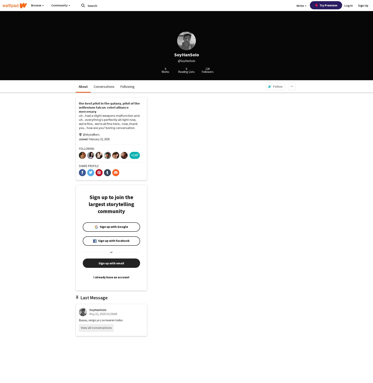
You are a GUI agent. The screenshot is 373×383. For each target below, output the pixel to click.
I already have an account (111, 277)
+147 (134, 155)
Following (127, 86)
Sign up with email (111, 263)
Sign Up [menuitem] (363, 5)
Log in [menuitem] (348, 5)
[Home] (15, 5)
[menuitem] (275, 86)
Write (300, 6)
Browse (36, 5)
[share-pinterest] (99, 172)
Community (59, 5)
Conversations (104, 86)
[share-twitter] (90, 172)
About (83, 86)
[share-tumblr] (107, 172)
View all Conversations (96, 328)
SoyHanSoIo (97, 310)
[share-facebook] (82, 172)
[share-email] (115, 172)
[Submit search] (83, 5)
